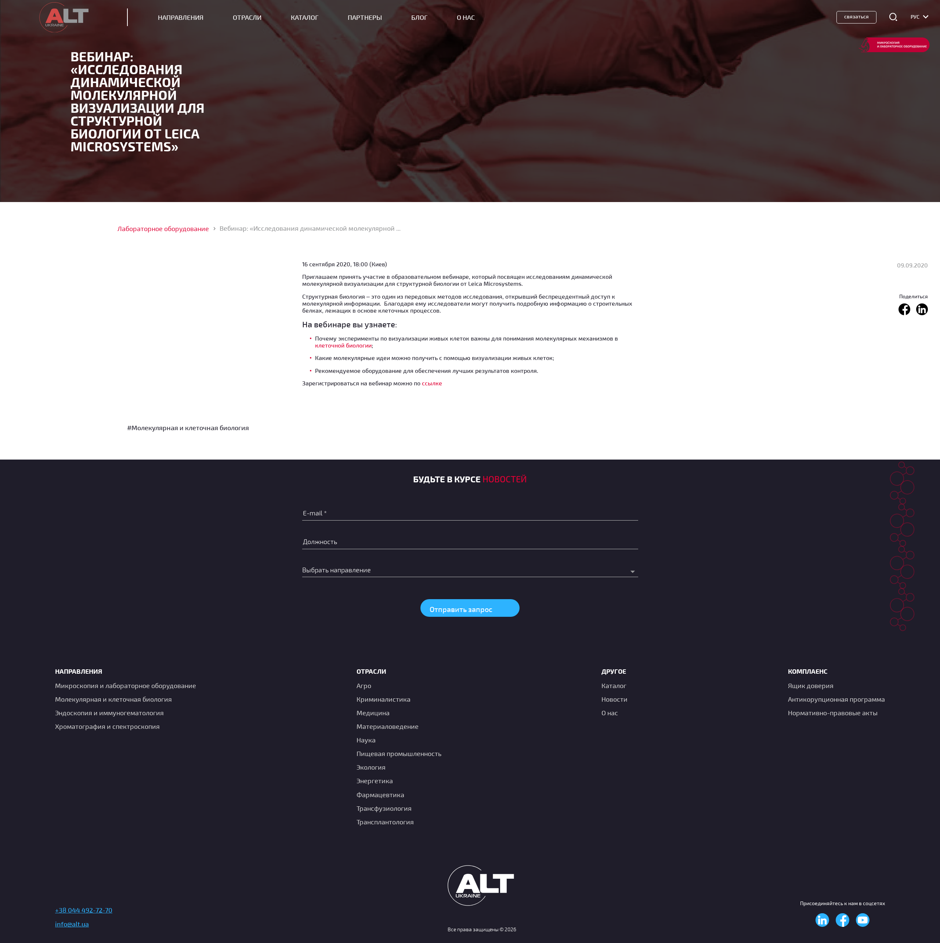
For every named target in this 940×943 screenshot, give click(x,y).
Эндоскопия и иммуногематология (109, 713)
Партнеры (365, 17)
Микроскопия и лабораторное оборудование (125, 685)
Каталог (304, 17)
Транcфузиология (384, 808)
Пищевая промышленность (399, 753)
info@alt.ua (72, 924)
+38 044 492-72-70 (83, 910)
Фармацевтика (380, 795)
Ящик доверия (811, 685)
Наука (366, 740)
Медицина (373, 713)
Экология (371, 767)
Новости (614, 699)
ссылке (432, 382)
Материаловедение (388, 726)
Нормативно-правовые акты (833, 713)
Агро (364, 685)
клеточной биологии (343, 345)
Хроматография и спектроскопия (107, 726)
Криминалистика (384, 699)
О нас (609, 713)
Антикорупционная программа (836, 699)
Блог (419, 17)
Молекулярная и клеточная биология (113, 699)
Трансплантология (385, 822)
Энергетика (375, 781)
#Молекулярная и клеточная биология (188, 428)
